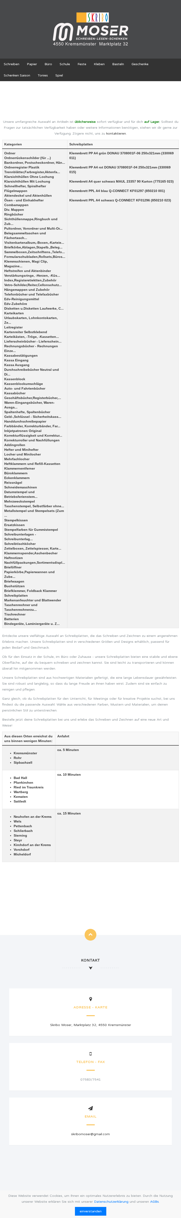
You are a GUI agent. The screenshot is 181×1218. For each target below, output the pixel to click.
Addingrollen (14, 445)
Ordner (9, 153)
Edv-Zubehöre (15, 304)
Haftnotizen (13, 558)
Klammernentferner (19, 468)
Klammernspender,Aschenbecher (31, 553)
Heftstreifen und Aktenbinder (27, 271)
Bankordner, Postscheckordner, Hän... (34, 162)
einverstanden (91, 1211)
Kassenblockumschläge (23, 384)
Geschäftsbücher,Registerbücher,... (32, 398)
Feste (82, 64)
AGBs (154, 1202)
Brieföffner (12, 567)
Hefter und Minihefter (21, 449)
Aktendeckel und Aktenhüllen (28, 195)
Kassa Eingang (16, 360)
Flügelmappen (15, 191)
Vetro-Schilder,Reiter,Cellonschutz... (33, 285)
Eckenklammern (17, 478)
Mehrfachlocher (16, 459)
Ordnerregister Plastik (21, 167)
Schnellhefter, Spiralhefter (25, 186)
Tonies (43, 75)
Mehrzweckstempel (19, 501)
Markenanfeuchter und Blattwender (32, 600)
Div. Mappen (14, 210)
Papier (32, 64)
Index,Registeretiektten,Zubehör (30, 280)
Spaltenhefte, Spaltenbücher (27, 412)
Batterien (11, 619)
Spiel (59, 75)
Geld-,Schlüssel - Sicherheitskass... (32, 417)
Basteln (118, 64)
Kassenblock (14, 379)
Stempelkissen (16, 520)
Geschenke (140, 64)
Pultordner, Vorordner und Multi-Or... (33, 228)
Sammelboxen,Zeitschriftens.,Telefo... (34, 252)
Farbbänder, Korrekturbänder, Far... (32, 426)
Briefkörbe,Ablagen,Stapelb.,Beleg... (33, 247)
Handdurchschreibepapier (25, 421)
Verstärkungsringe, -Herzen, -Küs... (32, 275)
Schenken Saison (17, 75)
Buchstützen (14, 586)
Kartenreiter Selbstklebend (25, 332)
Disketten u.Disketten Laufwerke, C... (34, 308)
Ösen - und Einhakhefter (24, 200)
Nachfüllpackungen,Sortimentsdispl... (34, 562)
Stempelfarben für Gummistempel (31, 529)
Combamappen (16, 205)
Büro (48, 64)
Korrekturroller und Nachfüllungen (32, 440)
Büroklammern (16, 473)
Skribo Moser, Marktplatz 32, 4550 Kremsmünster (90, 1025)
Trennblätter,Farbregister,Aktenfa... (32, 172)
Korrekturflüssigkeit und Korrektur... (33, 435)
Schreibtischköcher (20, 544)
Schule (65, 64)
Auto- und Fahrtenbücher (24, 388)
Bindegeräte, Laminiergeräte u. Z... (32, 624)
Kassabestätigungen (21, 355)
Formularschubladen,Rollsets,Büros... (34, 257)
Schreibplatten (16, 595)
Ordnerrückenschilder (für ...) (27, 158)
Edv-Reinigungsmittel (21, 299)
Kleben (99, 64)
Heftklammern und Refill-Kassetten (32, 464)
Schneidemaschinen (20, 487)
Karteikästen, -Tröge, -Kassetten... (31, 337)
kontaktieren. (116, 134)
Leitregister (13, 327)
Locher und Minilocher (22, 454)
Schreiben (11, 64)
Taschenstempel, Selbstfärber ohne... (34, 506)
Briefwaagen (14, 581)
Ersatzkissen (14, 525)
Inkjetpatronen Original (22, 431)
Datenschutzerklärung (111, 1202)
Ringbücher (13, 214)
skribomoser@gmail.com (90, 1134)
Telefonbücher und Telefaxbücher (31, 294)
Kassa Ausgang (16, 365)
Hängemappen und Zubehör (26, 290)
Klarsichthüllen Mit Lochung (27, 181)
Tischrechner (14, 614)
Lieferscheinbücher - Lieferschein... (33, 341)
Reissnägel (13, 482)
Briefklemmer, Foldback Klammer (30, 591)
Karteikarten (14, 313)
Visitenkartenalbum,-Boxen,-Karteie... (34, 242)
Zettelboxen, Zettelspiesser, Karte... (32, 548)
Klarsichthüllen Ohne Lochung (29, 177)
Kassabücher (14, 393)
